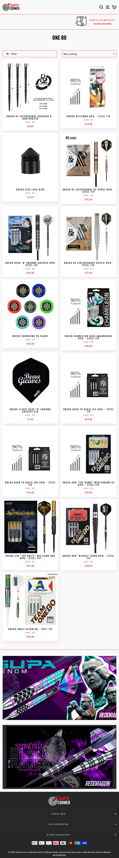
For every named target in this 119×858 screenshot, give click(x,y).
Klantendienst (59, 834)
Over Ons (59, 814)
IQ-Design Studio (50, 852)
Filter (14, 53)
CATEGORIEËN (59, 824)
